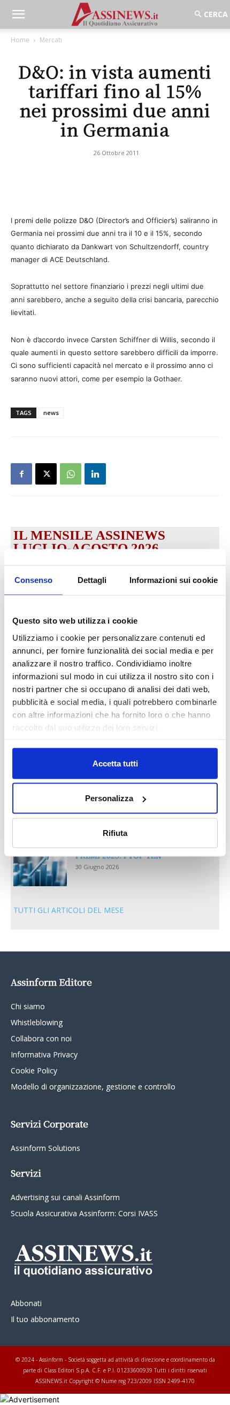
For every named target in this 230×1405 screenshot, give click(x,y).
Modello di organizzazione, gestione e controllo (93, 1086)
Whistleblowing (37, 1022)
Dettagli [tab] (92, 579)
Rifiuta (115, 832)
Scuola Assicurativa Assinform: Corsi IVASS (84, 1213)
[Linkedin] (95, 474)
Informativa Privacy (44, 1054)
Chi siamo (28, 1006)
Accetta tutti (115, 762)
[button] (18, 14)
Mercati (51, 39)
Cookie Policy (34, 1070)
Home (20, 39)
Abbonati (26, 1303)
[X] (46, 474)
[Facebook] (21, 474)
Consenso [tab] (33, 579)
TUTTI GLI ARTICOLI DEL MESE (68, 910)
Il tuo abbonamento (45, 1319)
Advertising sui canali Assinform (65, 1197)
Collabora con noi (41, 1038)
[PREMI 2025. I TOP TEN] (40, 868)
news (51, 413)
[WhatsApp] (70, 474)
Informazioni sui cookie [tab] (173, 579)
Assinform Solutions (45, 1148)
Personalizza (109, 798)
